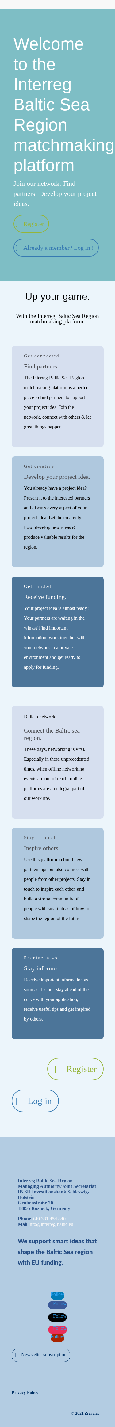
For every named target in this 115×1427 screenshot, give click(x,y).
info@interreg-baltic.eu (51, 1224)
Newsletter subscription (44, 1354)
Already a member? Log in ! (58, 247)
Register (33, 223)
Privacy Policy (25, 1392)
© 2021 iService (85, 1413)
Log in (40, 1101)
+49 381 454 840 (49, 1218)
